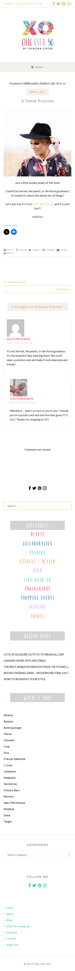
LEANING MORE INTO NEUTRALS (25, 660)
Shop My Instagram (18, 926)
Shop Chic (12, 944)
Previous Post (16, 282)
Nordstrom (10, 784)
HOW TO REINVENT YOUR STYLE (25, 679)
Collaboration (29, 83)
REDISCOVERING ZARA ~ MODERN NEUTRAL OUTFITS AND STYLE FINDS (37, 673)
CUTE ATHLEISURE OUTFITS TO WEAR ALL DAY (34, 654)
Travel (38, 3)
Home (9, 907)
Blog (9, 920)
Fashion (8, 3)
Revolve (9, 796)
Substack (11, 932)
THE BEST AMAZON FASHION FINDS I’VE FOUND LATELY (37, 666)
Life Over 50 (23, 3)
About (10, 914)
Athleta (8, 715)
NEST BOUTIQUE (43, 204)
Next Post (62, 289)
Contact (11, 938)
